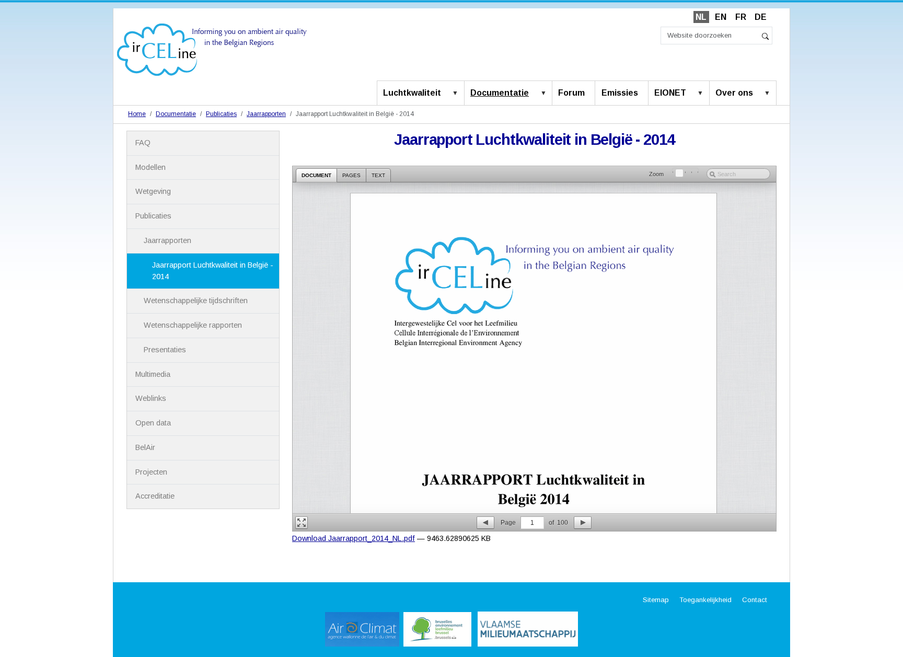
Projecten (151, 472)
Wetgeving (153, 191)
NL (701, 17)
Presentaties (165, 349)
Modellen (150, 167)
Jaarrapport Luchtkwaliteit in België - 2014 (212, 271)
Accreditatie (155, 496)
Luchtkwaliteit (412, 92)
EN (720, 17)
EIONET (670, 92)
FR (740, 17)
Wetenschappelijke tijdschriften (196, 300)
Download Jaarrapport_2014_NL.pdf (353, 538)
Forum (571, 92)
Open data (153, 423)
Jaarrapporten (266, 114)
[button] (457, 93)
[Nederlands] (212, 49)
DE (761, 17)
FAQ (142, 143)
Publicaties (221, 114)
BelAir (145, 447)
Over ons (734, 92)
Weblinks (150, 398)
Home (137, 114)
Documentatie (499, 92)
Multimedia (152, 374)
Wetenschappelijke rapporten (193, 325)
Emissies (619, 92)
